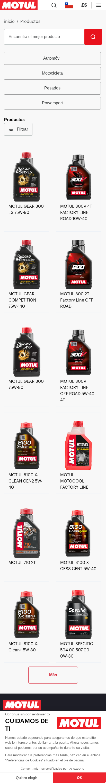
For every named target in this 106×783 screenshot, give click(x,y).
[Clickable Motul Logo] (19, 5)
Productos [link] (30, 22)
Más (53, 675)
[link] (26, 200)
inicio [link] (9, 22)
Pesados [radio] (52, 88)
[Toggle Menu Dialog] (99, 5)
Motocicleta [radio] (52, 73)
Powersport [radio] (52, 103)
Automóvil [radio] (52, 58)
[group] (53, 81)
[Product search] (54, 5)
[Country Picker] (69, 5)
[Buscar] (93, 37)
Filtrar (22, 129)
